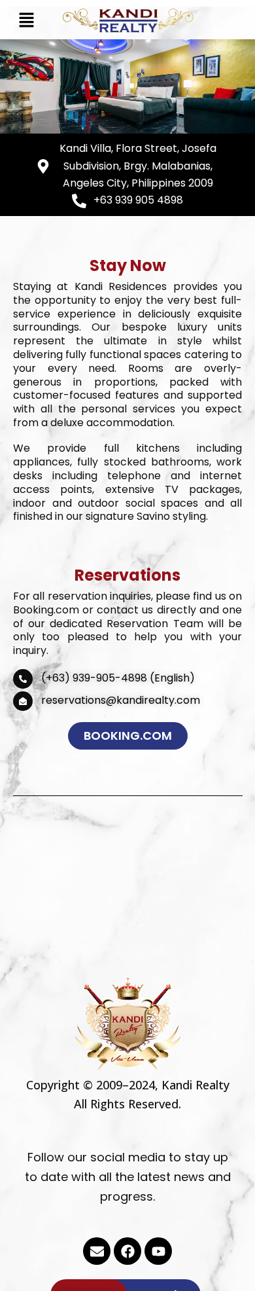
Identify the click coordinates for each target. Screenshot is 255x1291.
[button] (26, 21)
